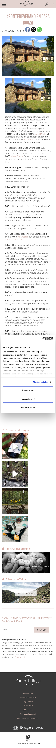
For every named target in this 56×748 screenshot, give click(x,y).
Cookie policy (28, 710)
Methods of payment (28, 714)
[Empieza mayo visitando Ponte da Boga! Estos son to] (15, 501)
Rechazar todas (28, 407)
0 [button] (52, 5)
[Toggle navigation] (4, 4)
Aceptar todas (28, 390)
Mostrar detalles (40, 382)
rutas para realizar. (14, 239)
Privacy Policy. (21, 657)
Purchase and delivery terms (28, 718)
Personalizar (26, 399)
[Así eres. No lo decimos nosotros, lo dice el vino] (15, 474)
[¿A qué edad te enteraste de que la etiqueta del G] (15, 446)
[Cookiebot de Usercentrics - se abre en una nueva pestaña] (41, 338)
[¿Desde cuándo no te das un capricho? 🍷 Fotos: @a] (15, 529)
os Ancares (28, 139)
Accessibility (28, 693)
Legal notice (28, 702)
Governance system (28, 697)
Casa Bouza (17, 156)
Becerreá (40, 134)
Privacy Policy (28, 706)
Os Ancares (22, 236)
